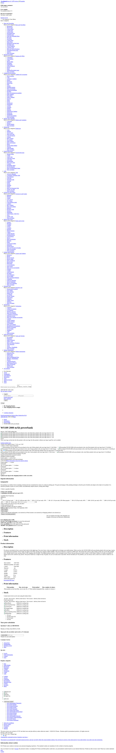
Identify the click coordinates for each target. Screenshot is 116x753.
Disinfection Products (12, 289)
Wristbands (9, 114)
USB (8, 331)
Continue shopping (8, 412)
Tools (8, 346)
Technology (7, 304)
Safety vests (10, 341)
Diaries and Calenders (9, 118)
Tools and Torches (8, 334)
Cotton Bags (10, 32)
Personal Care (7, 286)
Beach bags (10, 27)
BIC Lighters (10, 205)
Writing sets (10, 365)
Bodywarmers (10, 76)
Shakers (9, 131)
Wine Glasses (10, 141)
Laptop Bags (10, 40)
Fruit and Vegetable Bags (13, 36)
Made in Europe (8, 379)
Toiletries (9, 299)
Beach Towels (10, 257)
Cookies (9, 164)
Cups (8, 130)
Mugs (8, 144)
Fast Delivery (10, 176)
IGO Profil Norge (11, 718)
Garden (9, 270)
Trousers (9, 107)
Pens (5, 663)
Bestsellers (6, 377)
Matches (9, 208)
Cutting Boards (11, 233)
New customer (7, 398)
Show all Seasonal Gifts (13, 188)
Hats (8, 84)
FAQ (5, 382)
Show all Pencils (11, 364)
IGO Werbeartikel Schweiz (13, 716)
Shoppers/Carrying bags (13, 43)
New (5, 378)
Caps (8, 77)
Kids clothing (10, 94)
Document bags (11, 33)
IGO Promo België (11, 704)
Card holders (10, 59)
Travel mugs (10, 132)
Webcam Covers (11, 316)
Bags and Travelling (9, 23)
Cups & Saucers (11, 135)
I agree (2, 751)
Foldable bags (10, 34)
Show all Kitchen (11, 239)
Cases (8, 60)
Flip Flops (9, 81)
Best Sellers (19, 415)
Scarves (9, 98)
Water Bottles (10, 148)
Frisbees (9, 269)
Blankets (9, 223)
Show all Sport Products (13, 277)
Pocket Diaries (10, 124)
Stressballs (9, 212)
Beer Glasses (10, 138)
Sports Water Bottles (12, 145)
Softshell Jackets (11, 87)
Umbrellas (9, 279)
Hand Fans (9, 83)
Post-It (8, 67)
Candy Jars (9, 157)
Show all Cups (10, 134)
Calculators (10, 57)
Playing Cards (10, 209)
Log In (5, 394)
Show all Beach (11, 260)
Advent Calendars (11, 174)
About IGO (7, 643)
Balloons (9, 195)
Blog (5, 381)
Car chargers (10, 310)
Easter (8, 182)
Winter (8, 186)
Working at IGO (8, 645)
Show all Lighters (11, 206)
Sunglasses (9, 104)
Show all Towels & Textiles (14, 248)
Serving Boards (11, 167)
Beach (8, 256)
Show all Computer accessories (14, 317)
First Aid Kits (10, 292)
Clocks (8, 226)
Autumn (9, 181)
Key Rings (9, 201)
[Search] (16, 387)
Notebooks (9, 64)
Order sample (4, 511)
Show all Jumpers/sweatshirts (14, 93)
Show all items (10, 53)
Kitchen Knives (11, 235)
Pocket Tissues (10, 296)
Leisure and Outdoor (9, 252)
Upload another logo (6, 443)
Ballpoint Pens (10, 353)
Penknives (9, 338)
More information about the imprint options (17, 460)
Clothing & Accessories (10, 73)
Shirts (8, 100)
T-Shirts (6, 669)
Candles (9, 225)
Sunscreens (10, 297)
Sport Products (10, 274)
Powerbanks (7, 680)
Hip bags (9, 37)
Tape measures (10, 344)
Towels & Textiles (11, 243)
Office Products (11, 66)
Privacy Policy (7, 724)
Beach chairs (10, 259)
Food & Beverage (8, 151)
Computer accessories (12, 314)
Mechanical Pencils (12, 363)
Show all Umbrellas (12, 283)
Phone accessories (11, 327)
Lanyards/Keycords (12, 202)
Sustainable (7, 374)
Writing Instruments (9, 350)
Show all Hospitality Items (13, 168)
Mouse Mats (10, 61)
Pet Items (9, 273)
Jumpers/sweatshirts (12, 90)
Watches (9, 110)
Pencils (8, 360)
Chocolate (9, 159)
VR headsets (10, 323)
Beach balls (10, 262)
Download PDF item (9, 580)
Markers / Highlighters (12, 358)
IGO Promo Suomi (11, 714)
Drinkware (6, 127)
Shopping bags (7, 682)
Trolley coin (10, 216)
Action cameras (11, 320)
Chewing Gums (11, 158)
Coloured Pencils (11, 361)
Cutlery (9, 232)
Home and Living (8, 219)
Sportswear (10, 103)
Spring (8, 184)
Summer (9, 185)
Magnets (9, 240)
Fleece (8, 80)
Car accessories (11, 265)
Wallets (9, 108)
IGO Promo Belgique (12, 706)
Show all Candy (11, 162)
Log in (5, 400)
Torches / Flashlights (12, 347)
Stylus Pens (10, 355)
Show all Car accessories (13, 267)
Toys (8, 215)
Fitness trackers (11, 321)
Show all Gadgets (11, 324)
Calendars (9, 121)
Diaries (8, 123)
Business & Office (8, 54)
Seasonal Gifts (10, 179)
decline (16, 748)
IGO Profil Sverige (11, 707)
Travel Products (11, 46)
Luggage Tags (10, 47)
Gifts (5, 171)
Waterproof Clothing (12, 111)
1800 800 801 (4, 417)
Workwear (9, 113)
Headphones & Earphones (13, 326)
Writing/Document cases (13, 70)
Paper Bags (10, 42)
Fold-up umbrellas (11, 280)
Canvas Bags (10, 29)
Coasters (9, 228)
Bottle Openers (10, 230)
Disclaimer (6, 725)
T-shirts (9, 105)
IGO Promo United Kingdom (14, 717)
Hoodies (9, 91)
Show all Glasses (11, 142)
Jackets (8, 86)
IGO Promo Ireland (8, 701)
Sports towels (10, 246)
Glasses (9, 137)
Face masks (10, 290)
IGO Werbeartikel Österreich (14, 703)
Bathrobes (9, 245)
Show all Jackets (11, 88)
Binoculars (9, 263)
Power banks (10, 328)
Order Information (8, 654)
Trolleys (9, 51)
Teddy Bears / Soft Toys (13, 213)
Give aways (10, 199)
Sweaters (6, 685)
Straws (8, 238)
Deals (5, 372)
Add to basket (4, 509)
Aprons (9, 222)
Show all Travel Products (13, 49)
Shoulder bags (10, 44)
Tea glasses (10, 140)
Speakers (9, 330)
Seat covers (10, 266)
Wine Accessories (11, 249)
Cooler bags (10, 30)
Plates (8, 242)
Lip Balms (9, 294)
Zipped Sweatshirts (11, 115)
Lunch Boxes (10, 236)
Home (5, 419)
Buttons (9, 196)
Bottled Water (10, 154)
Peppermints (10, 161)
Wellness (9, 301)
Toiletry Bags (10, 300)
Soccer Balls (10, 276)
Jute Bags (9, 39)
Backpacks (9, 26)
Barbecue (9, 255)
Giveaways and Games (9, 192)
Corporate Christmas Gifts (13, 175)
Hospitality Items (11, 165)
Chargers (9, 307)
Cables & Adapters (11, 309)
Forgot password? (8, 397)
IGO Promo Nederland (12, 720)
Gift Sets (9, 178)
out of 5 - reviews (9, 1)
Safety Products (11, 340)
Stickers (9, 211)
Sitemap (6, 728)
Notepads (9, 63)
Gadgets (9, 319)
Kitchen (9, 229)
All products (7, 368)
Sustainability (7, 644)
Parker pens (10, 354)
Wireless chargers (11, 311)
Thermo (9, 147)
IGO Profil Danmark (12, 709)
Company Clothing (11, 78)
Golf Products (10, 272)
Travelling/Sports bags (12, 50)
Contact (6, 656)
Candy (8, 155)
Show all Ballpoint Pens (13, 357)
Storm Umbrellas (11, 282)
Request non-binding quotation (8, 514)
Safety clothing (10, 97)
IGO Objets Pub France (13, 710)
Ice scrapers (10, 337)
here (2, 750)
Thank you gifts (11, 189)
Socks (8, 101)
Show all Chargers (11, 313)
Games (8, 198)
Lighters (9, 203)
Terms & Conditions (9, 723)
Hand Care (9, 293)
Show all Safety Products (13, 343)
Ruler (8, 69)
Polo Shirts (9, 96)
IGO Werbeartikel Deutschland (14, 711)
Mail (14, 417)
